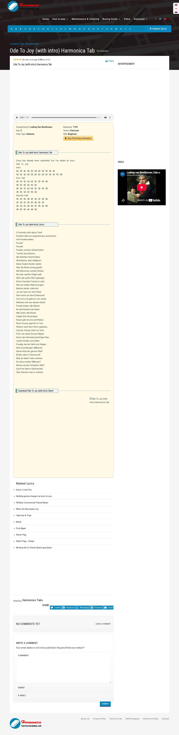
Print (111, 61)
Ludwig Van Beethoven (24, 43)
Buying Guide (110, 19)
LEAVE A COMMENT (103, 624)
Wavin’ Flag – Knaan (25, 541)
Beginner (72, 134)
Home (46, 19)
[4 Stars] (19, 59)
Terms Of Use (115, 719)
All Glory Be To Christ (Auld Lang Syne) (34, 547)
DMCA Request (132, 719)
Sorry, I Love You (24, 490)
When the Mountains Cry (27, 509)
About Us (85, 719)
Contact (165, 719)
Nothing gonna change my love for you (34, 496)
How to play (58, 19)
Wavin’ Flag (21, 535)
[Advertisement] (63, 91)
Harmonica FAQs (150, 719)
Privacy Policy (99, 719)
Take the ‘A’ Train (23, 515)
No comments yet (28, 624)
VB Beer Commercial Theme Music (32, 502)
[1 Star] (14, 59)
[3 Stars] (17, 59)
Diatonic (104, 50)
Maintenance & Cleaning (85, 19)
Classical (74, 130)
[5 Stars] (21, 59)
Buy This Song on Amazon (79, 138)
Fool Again (21, 528)
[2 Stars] (16, 59)
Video (127, 19)
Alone (18, 522)
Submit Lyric (159, 28)
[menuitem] (176, 5)
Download (139, 19)
